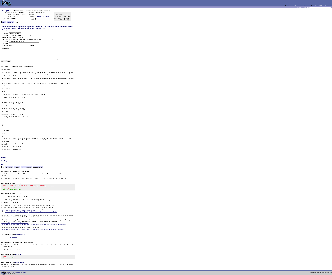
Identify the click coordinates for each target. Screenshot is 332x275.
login (331, 5)
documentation (293, 5)
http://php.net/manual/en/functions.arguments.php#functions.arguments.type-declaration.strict (33, 229)
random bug (326, 5)
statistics (321, 5)
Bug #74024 (13, 237)
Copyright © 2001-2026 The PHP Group (16, 272)
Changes (16, 167)
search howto (315, 5)
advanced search (307, 5)
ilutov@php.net (19, 254)
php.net (283, 5)
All (3, 167)
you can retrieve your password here (32, 28)
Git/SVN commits (26, 167)
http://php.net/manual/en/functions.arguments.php (18, 210)
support (287, 5)
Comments (9, 167)
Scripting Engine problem (42, 16)
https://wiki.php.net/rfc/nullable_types (14, 223)
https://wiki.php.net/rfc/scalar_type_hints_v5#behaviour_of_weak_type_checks (31, 212)
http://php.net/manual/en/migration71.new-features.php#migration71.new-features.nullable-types (33, 224)
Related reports (37, 167)
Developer (10, 22)
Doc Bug (4, 11)
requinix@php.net (20, 183)
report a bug (300, 5)
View (3, 22)
